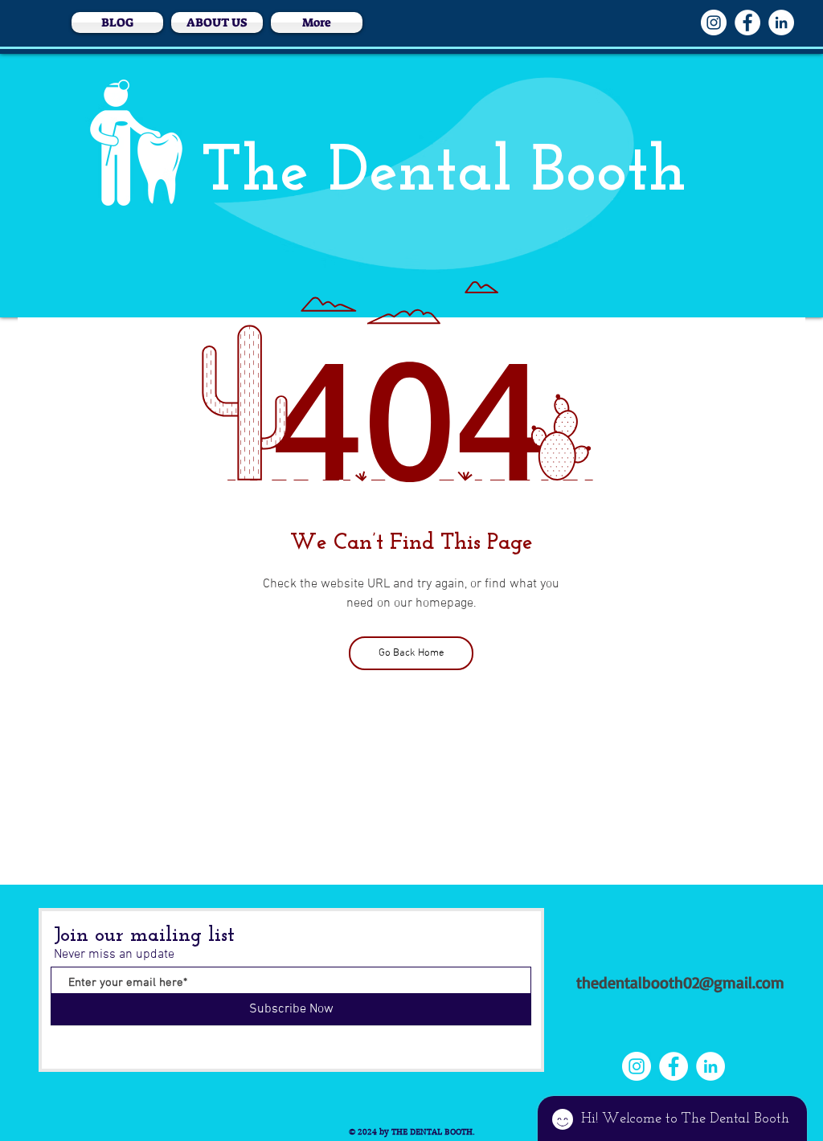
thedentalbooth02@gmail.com (680, 982)
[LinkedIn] (781, 22)
